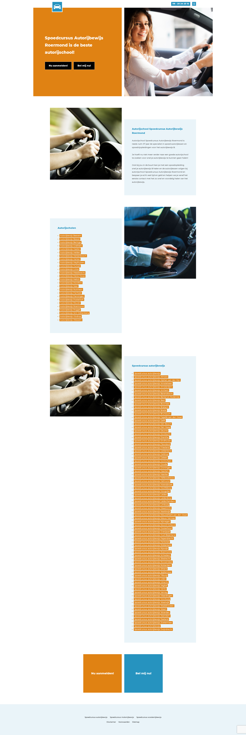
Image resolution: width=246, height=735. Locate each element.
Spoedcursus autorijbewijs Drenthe (151, 437)
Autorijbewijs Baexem (70, 235)
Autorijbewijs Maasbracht (72, 272)
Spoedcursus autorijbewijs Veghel (150, 585)
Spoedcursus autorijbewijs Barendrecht (153, 393)
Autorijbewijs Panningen (72, 296)
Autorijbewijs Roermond (72, 306)
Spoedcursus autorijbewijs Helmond (152, 481)
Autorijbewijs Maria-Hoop (72, 276)
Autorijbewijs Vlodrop (70, 316)
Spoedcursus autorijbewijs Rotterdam (152, 565)
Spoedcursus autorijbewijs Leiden (150, 494)
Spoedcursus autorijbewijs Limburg (151, 504)
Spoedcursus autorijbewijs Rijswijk (151, 548)
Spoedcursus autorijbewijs (147, 373)
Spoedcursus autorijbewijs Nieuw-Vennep (154, 518)
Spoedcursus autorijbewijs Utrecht (151, 582)
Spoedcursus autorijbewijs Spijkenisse (152, 572)
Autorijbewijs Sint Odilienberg (74, 313)
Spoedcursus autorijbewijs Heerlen (151, 474)
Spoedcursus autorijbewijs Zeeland (151, 619)
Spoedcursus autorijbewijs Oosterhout (153, 528)
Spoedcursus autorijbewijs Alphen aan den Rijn (157, 380)
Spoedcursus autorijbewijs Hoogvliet (152, 491)
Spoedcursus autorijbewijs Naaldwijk (152, 511)
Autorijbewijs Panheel (70, 293)
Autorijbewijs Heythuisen (72, 262)
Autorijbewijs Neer (69, 286)
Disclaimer (111, 722)
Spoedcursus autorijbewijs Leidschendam (154, 501)
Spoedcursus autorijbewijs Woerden (152, 612)
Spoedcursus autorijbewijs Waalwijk (151, 602)
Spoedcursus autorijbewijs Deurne (151, 430)
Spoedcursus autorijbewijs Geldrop (151, 454)
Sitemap (135, 722)
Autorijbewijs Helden (70, 252)
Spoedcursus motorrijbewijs (122, 717)
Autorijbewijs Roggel (70, 309)
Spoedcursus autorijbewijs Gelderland (152, 451)
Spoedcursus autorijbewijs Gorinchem (153, 461)
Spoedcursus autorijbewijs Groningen (152, 467)
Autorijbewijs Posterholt (72, 299)
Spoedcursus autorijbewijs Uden (150, 579)
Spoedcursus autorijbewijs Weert (150, 609)
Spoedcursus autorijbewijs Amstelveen (153, 383)
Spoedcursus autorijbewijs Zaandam (152, 616)
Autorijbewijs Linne (69, 269)
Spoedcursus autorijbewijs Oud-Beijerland (154, 535)
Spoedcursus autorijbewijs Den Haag (152, 427)
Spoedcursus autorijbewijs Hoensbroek (153, 484)
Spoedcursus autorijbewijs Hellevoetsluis (154, 477)
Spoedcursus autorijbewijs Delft (149, 420)
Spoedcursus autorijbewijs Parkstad (151, 542)
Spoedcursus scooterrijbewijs (148, 717)
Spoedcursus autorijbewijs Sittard (150, 568)
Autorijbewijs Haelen (70, 249)
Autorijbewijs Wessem (71, 320)
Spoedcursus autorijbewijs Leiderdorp (152, 498)
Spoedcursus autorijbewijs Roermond (152, 552)
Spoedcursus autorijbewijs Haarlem (151, 471)
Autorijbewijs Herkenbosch (73, 256)
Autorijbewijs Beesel (70, 239)
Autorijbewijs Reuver (70, 303)
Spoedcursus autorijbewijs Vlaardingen (153, 595)
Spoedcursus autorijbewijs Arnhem (151, 390)
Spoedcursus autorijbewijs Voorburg (152, 599)
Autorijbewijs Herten (70, 259)
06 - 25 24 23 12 (180, 3)
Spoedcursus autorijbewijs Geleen (150, 457)
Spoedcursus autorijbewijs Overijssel (152, 531)
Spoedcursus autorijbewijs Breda (150, 410)
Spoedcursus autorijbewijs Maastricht (152, 508)
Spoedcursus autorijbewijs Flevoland (152, 444)
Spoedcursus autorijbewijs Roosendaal (153, 562)
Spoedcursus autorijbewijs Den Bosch (152, 424)
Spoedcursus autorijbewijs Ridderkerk (152, 545)
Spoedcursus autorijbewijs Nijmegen (152, 521)
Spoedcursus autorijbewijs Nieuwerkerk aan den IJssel (160, 515)
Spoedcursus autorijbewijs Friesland (152, 447)
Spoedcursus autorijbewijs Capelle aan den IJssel (158, 417)
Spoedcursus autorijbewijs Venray (150, 592)
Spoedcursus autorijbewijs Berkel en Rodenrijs (156, 397)
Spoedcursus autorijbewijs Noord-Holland (154, 525)
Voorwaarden (124, 722)
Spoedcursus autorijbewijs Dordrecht (152, 434)
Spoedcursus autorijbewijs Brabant (151, 407)
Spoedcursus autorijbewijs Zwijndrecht (153, 629)
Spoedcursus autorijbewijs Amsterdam (153, 387)
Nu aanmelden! (102, 673)
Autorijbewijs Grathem (71, 245)
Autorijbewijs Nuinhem (71, 289)
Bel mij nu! (143, 673)
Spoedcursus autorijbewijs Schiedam (152, 555)
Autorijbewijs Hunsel (70, 266)
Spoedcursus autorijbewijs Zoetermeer (153, 622)
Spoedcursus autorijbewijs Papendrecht (153, 538)
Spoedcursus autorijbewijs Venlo (150, 589)
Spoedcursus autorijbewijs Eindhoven (152, 440)
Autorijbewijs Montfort (71, 282)
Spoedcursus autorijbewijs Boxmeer (151, 403)
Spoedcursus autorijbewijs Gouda (150, 464)
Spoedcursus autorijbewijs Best (149, 400)
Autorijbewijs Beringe (70, 242)
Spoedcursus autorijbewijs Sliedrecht (152, 558)
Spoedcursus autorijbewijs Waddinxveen (154, 606)
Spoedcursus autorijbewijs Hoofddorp (152, 488)
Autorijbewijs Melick (70, 279)
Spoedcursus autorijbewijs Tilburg (150, 575)
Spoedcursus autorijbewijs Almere (151, 377)
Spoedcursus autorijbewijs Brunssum (152, 413)
